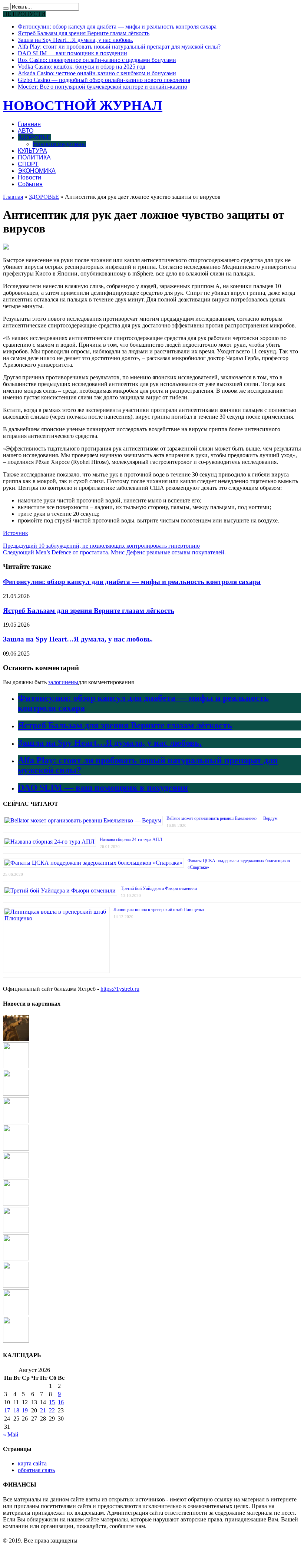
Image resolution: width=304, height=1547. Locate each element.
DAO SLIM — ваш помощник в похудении (72, 53)
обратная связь (36, 1470)
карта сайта (32, 1463)
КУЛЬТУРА (32, 151)
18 (16, 1410)
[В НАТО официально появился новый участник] (16, 1313)
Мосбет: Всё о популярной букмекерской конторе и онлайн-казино (102, 86)
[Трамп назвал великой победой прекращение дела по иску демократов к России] (16, 1340)
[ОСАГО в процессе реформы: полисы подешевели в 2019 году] (16, 1231)
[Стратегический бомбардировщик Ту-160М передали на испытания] (16, 1286)
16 (61, 1402)
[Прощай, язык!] (16, 1039)
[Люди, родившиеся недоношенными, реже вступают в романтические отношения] (16, 1258)
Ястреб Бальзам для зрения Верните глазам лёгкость (83, 33)
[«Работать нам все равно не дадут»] (16, 1121)
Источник (15, 533)
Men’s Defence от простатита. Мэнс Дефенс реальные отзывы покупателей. (114, 552)
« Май (11, 1434)
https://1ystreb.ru (119, 989)
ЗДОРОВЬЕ (34, 137)
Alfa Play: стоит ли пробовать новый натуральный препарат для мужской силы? (119, 46)
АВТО (25, 131)
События (30, 184)
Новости (29, 177)
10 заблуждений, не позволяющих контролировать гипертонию (101, 545)
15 (52, 1402)
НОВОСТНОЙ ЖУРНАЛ (82, 105)
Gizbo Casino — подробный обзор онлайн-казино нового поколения (104, 80)
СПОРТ (28, 164)
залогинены (63, 682)
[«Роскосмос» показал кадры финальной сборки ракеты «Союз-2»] (16, 1094)
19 (25, 1410)
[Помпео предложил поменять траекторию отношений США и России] (16, 1148)
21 (43, 1410)
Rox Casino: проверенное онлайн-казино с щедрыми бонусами (97, 60)
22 (52, 1410)
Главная (29, 124)
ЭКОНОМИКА (37, 171)
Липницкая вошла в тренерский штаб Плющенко (158, 909)
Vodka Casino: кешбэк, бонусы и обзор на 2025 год (81, 66)
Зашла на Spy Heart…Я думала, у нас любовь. (75, 40)
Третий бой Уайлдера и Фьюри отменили (159, 888)
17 (7, 1410)
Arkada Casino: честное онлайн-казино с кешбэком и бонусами (97, 73)
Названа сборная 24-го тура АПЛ (131, 839)
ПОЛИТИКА (34, 157)
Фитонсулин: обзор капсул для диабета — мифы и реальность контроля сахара (117, 26)
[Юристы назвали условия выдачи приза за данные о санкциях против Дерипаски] (16, 1176)
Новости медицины (59, 144)
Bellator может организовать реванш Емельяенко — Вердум (222, 818)
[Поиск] (6, 8)
